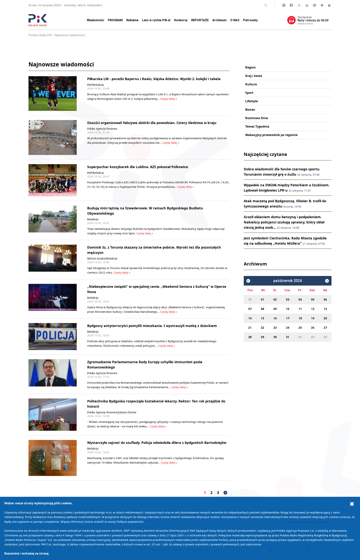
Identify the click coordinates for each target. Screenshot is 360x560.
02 (275, 299)
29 (262, 337)
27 (325, 327)
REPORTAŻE (200, 20)
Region (250, 67)
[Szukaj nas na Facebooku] (291, 5)
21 (250, 327)
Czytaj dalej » (168, 99)
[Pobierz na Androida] (322, 5)
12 (312, 309)
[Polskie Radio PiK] (37, 20)
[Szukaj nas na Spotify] (314, 5)
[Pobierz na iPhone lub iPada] (329, 5)
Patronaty (250, 20)
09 (275, 309)
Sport (249, 93)
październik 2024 (287, 281)
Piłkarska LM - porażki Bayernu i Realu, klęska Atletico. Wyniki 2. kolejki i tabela (153, 79)
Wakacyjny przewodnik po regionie (271, 135)
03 (287, 299)
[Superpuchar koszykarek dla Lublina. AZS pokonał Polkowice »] (52, 180)
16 (275, 318)
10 (287, 309)
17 (287, 318)
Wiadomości (95, 20)
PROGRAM (115, 20)
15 (262, 318)
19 (312, 318)
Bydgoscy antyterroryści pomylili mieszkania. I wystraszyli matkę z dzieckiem (152, 325)
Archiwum (219, 20)
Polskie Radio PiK (40, 35)
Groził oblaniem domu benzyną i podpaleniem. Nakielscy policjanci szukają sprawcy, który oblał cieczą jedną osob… (284, 222)
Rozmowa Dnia (256, 118)
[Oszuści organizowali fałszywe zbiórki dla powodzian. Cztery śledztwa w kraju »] (52, 137)
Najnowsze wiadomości (70, 35)
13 (325, 309)
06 (325, 299)
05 (312, 299)
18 (300, 318)
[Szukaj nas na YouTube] (306, 5)
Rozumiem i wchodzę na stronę (26, 553)
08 (262, 309)
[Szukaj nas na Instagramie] (283, 5)
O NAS (234, 20)
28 (250, 337)
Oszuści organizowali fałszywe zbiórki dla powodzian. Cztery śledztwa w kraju (151, 122)
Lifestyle (251, 101)
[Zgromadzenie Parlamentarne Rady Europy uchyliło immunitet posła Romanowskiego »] (52, 374)
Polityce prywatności (130, 521)
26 (312, 327)
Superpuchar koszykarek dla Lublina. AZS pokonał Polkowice (137, 167)
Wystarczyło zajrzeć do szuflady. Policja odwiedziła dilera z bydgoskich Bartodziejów (156, 442)
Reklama (132, 20)
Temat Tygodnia (257, 126)
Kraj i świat (253, 76)
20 (325, 318)
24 (287, 327)
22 (262, 327)
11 (300, 309)
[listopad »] (327, 281)
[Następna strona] (225, 493)
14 (250, 318)
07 (250, 309)
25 (300, 327)
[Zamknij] (352, 504)
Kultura (251, 84)
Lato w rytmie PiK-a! (156, 20)
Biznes (250, 109)
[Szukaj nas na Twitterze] (299, 5)
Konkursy (181, 20)
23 (275, 327)
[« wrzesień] (248, 281)
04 (300, 299)
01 (262, 299)
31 (287, 337)
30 (250, 299)
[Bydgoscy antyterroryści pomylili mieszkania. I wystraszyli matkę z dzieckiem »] (52, 336)
